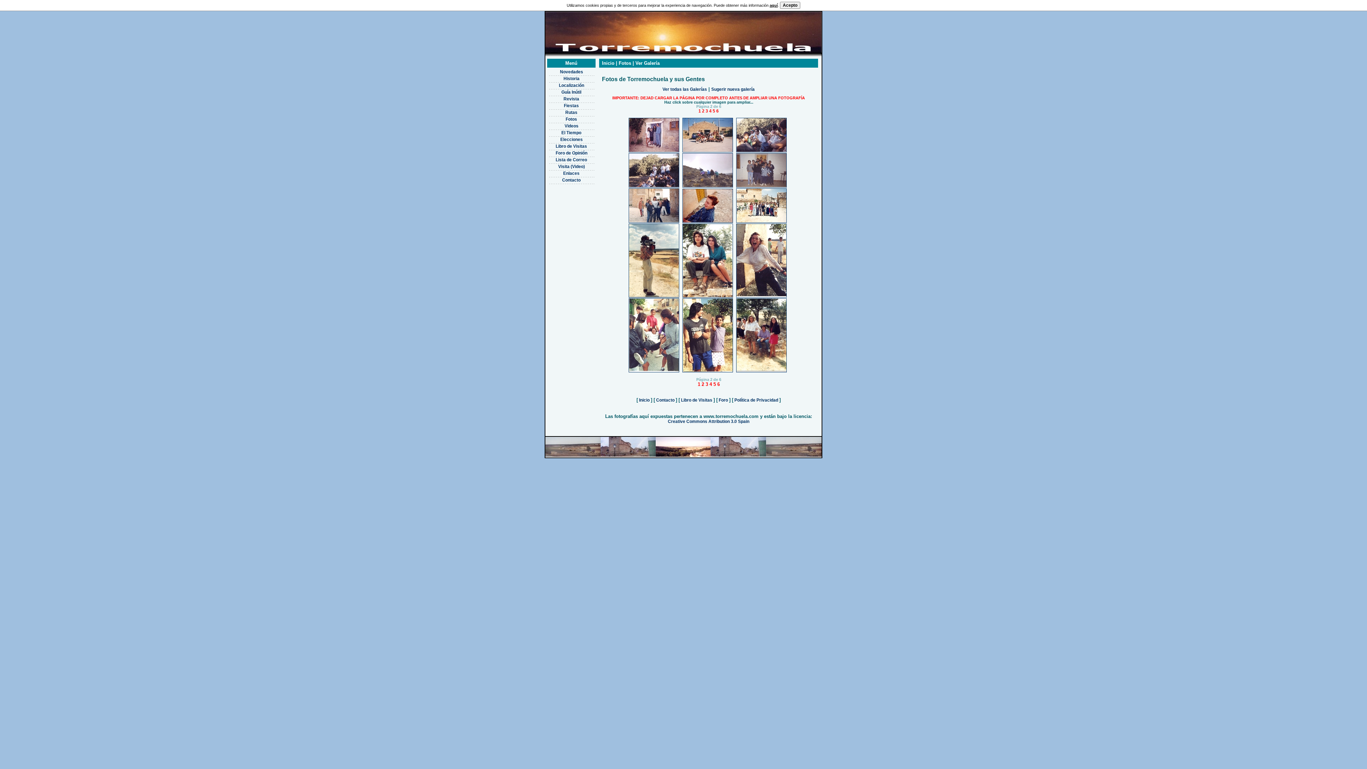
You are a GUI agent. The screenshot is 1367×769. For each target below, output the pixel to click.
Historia (572, 78)
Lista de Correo (571, 159)
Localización (571, 85)
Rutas (571, 112)
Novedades (571, 71)
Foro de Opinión (571, 153)
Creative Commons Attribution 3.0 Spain (708, 421)
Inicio (644, 400)
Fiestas (571, 105)
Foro (723, 400)
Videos (571, 126)
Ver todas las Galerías (684, 89)
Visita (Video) (571, 166)
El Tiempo (571, 132)
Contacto (571, 180)
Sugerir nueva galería (733, 89)
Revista (571, 98)
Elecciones (571, 139)
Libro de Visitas (571, 146)
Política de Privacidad (756, 400)
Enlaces (571, 173)
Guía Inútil (571, 92)
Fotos (571, 119)
